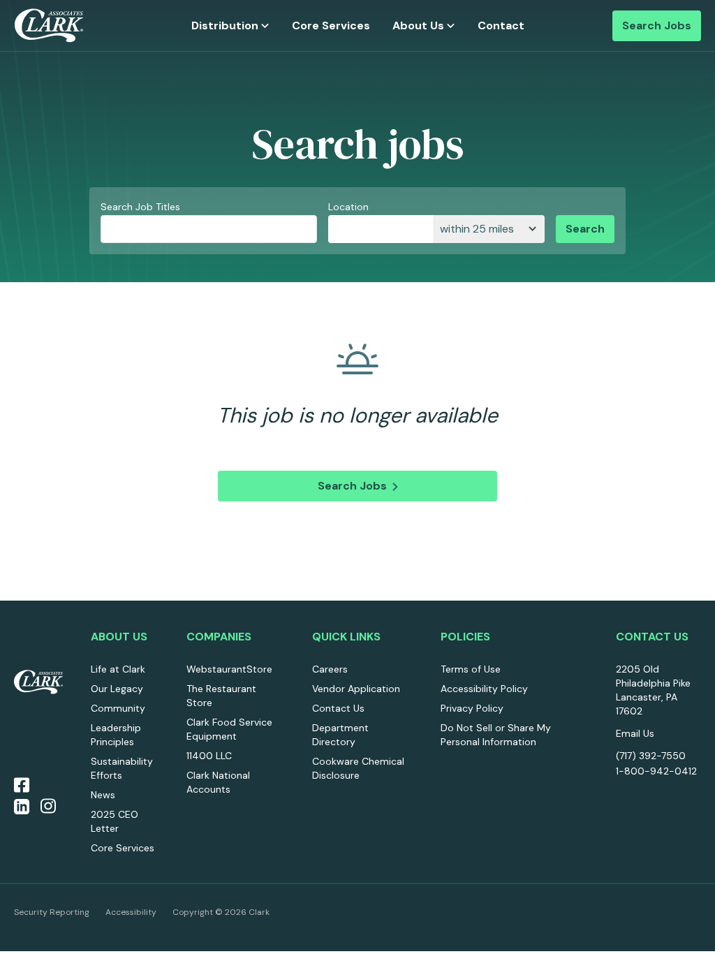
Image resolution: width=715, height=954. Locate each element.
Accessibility (130, 912)
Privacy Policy (472, 708)
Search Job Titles (140, 206)
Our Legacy (117, 688)
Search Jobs (656, 25)
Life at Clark (118, 669)
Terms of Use (471, 669)
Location (348, 206)
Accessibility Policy (484, 688)
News (103, 794)
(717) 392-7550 (651, 755)
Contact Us (338, 708)
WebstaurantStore (229, 669)
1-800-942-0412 (656, 771)
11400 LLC (209, 755)
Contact (501, 25)
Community (118, 708)
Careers (330, 669)
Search (585, 228)
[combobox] (381, 229)
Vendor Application (356, 688)
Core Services (331, 25)
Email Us (635, 733)
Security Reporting (51, 912)
